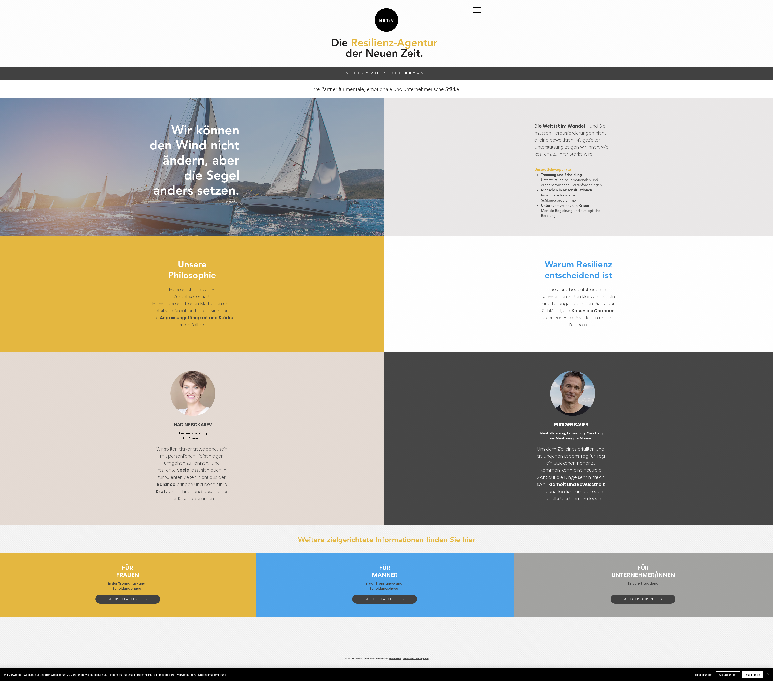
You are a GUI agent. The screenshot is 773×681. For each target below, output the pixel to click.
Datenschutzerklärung (212, 675)
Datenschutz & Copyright (416, 658)
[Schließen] (768, 674)
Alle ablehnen (727, 675)
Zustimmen (753, 675)
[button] (477, 10)
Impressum (395, 658)
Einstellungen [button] (703, 675)
